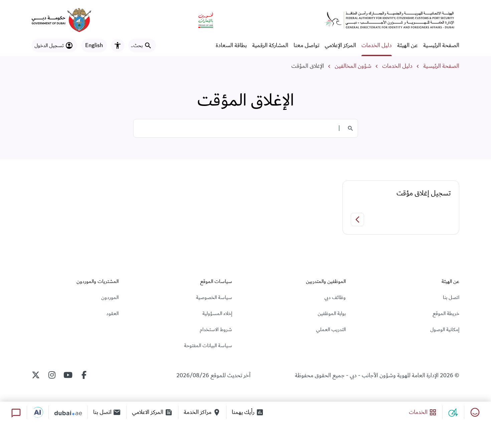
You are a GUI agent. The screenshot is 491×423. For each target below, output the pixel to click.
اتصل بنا (451, 297)
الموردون (110, 297)
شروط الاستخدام (216, 329)
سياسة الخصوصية (214, 297)
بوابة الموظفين (332, 313)
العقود (112, 313)
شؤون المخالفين (353, 66)
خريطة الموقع (446, 313)
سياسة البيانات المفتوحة (208, 345)
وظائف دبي (335, 297)
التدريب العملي (331, 329)
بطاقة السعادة (231, 45)
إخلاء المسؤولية (217, 313)
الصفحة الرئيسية (441, 45)
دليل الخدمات (376, 45)
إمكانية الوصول (444, 329)
